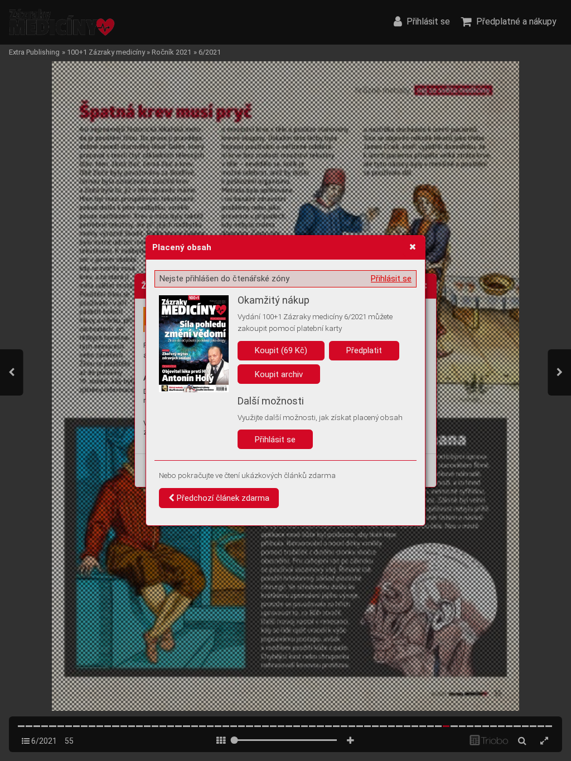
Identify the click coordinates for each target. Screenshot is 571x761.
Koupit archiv (279, 374)
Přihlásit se (391, 279)
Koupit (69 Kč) (281, 350)
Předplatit (364, 350)
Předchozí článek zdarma (222, 498)
